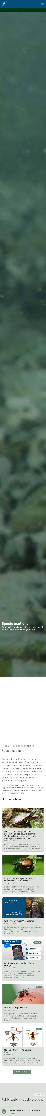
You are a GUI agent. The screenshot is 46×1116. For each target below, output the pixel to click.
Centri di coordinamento (20, 746)
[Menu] (42, 4)
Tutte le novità (22, 1072)
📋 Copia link (39, 1094)
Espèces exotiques (11, 10)
